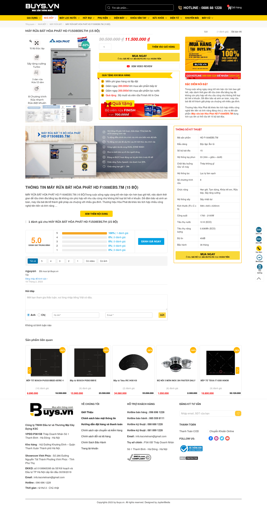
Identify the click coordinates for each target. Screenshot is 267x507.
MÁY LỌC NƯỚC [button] (68, 17)
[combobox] (140, 7)
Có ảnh (103, 260)
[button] (235, 8)
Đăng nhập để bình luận (36, 278)
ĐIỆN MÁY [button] (119, 17)
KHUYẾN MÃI (192, 17)
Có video (90, 260)
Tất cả (33, 260)
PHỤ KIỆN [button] (103, 17)
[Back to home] (42, 7)
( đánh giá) (223, 31)
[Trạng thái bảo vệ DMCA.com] (188, 458)
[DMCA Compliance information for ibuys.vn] (139, 457)
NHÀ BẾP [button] (48, 17)
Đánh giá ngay (151, 241)
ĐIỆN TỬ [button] (174, 17)
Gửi (162, 315)
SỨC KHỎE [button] (158, 17)
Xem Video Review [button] (141, 66)
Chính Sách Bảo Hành (93, 442)
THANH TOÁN (187, 424)
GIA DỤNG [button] (32, 17)
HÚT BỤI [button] (87, 17)
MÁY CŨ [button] (206, 17)
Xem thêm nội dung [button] (96, 213)
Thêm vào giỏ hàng (163, 46)
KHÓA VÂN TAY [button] (138, 17)
